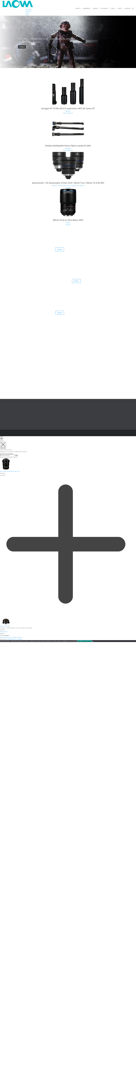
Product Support (37, 390)
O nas (112, 8)
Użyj (16, 455)
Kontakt (127, 8)
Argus (78, 8)
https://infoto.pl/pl (76, 422)
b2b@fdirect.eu (101, 408)
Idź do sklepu (64, 389)
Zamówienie (29, 9)
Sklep (119, 8)
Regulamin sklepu (49, 420)
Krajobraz (86, 8)
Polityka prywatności (50, 416)
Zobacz (22, 47)
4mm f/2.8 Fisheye (5, 626)
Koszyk (27, 13)
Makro (95, 8)
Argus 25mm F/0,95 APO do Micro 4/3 (10, 471)
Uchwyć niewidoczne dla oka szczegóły (46, 38)
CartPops (14, 639)
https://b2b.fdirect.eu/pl (104, 413)
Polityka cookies (49, 418)
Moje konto (28, 11)
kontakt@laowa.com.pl (77, 413)
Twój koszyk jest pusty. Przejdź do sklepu (10, 637)
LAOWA (71, 435)
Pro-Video (104, 8)
